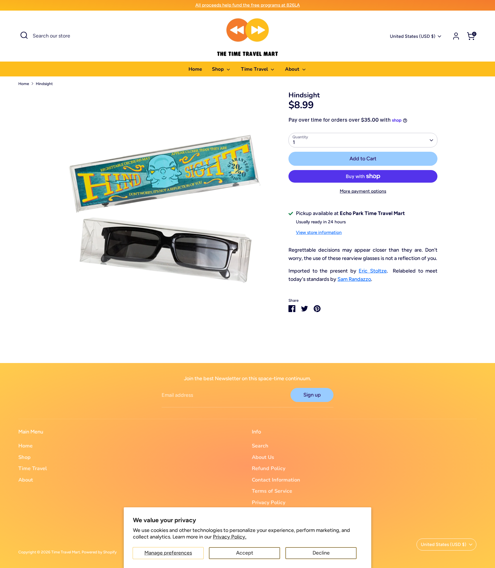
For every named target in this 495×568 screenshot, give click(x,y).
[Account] (456, 36)
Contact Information (276, 479)
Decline (321, 553)
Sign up (312, 395)
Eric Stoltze (373, 271)
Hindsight (44, 83)
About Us (263, 457)
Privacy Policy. (229, 537)
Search (260, 445)
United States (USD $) (412, 36)
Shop (218, 69)
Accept (244, 553)
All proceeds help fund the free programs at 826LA (247, 5)
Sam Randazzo (354, 279)
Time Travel (255, 69)
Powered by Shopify (99, 552)
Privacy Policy (268, 502)
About (293, 69)
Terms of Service (272, 491)
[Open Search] (24, 35)
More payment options (363, 191)
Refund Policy (268, 468)
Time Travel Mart (65, 552)
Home (195, 69)
